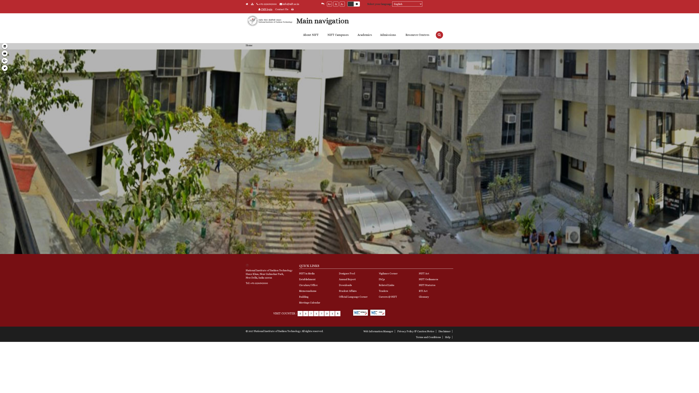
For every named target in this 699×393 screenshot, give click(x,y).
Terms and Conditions (428, 337)
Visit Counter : (285, 313)
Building (304, 296)
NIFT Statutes (427, 285)
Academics (365, 34)
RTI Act (423, 290)
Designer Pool (347, 273)
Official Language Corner (353, 296)
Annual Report (347, 279)
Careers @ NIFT (388, 296)
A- (342, 4)
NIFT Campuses (338, 34)
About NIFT (311, 34)
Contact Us (281, 9)
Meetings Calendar (309, 302)
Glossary (424, 296)
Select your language (379, 4)
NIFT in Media (307, 273)
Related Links (386, 285)
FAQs (382, 279)
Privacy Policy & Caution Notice (415, 331)
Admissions (388, 34)
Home (249, 45)
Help (448, 337)
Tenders (383, 290)
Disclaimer (445, 331)
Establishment (307, 279)
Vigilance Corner (388, 273)
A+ (329, 4)
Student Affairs (348, 290)
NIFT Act (424, 273)
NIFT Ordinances (428, 279)
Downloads (345, 285)
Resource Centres (417, 34)
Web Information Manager (378, 331)
